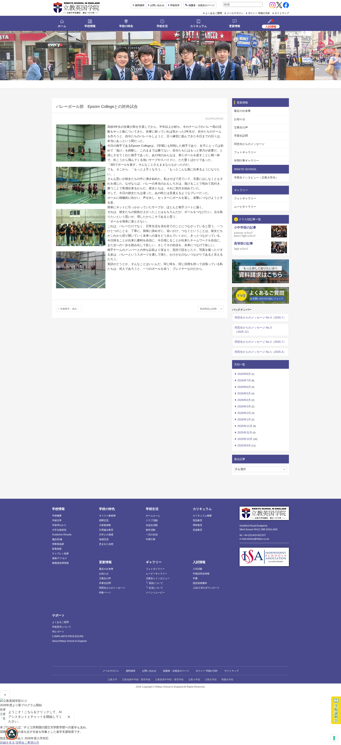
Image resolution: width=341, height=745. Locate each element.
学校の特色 (126, 26)
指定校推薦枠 (200, 583)
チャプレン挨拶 (60, 553)
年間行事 (150, 539)
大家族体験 (105, 525)
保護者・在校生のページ (176, 670)
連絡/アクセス (59, 558)
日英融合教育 (106, 529)
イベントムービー (155, 592)
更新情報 (234, 26)
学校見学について (61, 627)
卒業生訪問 (241, 135)
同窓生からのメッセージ (249, 144)
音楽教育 (197, 529)
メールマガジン (235, 13)
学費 (195, 578)
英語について (156, 583)
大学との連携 (106, 534)
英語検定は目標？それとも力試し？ (211, 308)
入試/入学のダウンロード (206, 587)
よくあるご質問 (213, 13)
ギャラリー (154, 562)
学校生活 (162, 26)
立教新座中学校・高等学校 (169, 679)
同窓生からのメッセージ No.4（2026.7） (260, 317)
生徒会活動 (152, 525)
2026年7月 (244, 380)
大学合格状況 (59, 529)
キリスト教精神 (107, 515)
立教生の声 (241, 127)
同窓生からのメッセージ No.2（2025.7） (260, 341)
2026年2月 (244, 413)
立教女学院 (211, 679)
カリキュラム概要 (202, 515)
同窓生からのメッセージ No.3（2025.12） (253, 329)
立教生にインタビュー (158, 578)
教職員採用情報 (60, 563)
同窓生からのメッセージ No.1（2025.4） (260, 351)
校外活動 (150, 529)
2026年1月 (244, 419)
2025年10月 (244, 439)
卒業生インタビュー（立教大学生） (256, 177)
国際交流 (104, 520)
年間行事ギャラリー (246, 160)
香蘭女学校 (227, 679)
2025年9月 (244, 445)
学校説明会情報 (201, 573)
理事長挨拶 (58, 544)
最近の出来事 (242, 110)
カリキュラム (198, 26)
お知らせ (239, 119)
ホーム (62, 26)
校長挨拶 (57, 548)
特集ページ (105, 592)
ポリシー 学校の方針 (259, 13)
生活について (156, 587)
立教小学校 (194, 679)
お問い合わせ (157, 5)
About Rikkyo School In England (69, 641)
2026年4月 (244, 399)
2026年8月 (244, 373)
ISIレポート (58, 631)
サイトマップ (282, 13)
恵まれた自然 (106, 544)
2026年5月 (244, 393)
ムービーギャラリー (156, 573)
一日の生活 (152, 534)
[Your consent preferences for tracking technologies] (334, 738)
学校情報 (90, 26)
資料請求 (130, 670)
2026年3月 (244, 406)
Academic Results (61, 534)
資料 (139, 5)
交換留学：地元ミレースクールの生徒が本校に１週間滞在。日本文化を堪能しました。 (71, 308)
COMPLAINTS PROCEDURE (67, 636)
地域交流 (104, 539)
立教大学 (112, 679)
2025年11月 (244, 432)
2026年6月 (244, 386)
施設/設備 (57, 539)
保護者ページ (201, 5)
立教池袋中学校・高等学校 (136, 679)
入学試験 (197, 569)
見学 (175, 5)
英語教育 (197, 520)
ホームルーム (153, 515)
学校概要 (57, 515)
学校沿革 (57, 520)
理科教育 (197, 525)
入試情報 (199, 562)
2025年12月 (244, 426)
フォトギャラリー (245, 152)
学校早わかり (59, 525)
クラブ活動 (152, 520)
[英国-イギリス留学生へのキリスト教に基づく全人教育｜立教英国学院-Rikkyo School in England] (76, 8)
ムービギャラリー (245, 206)
